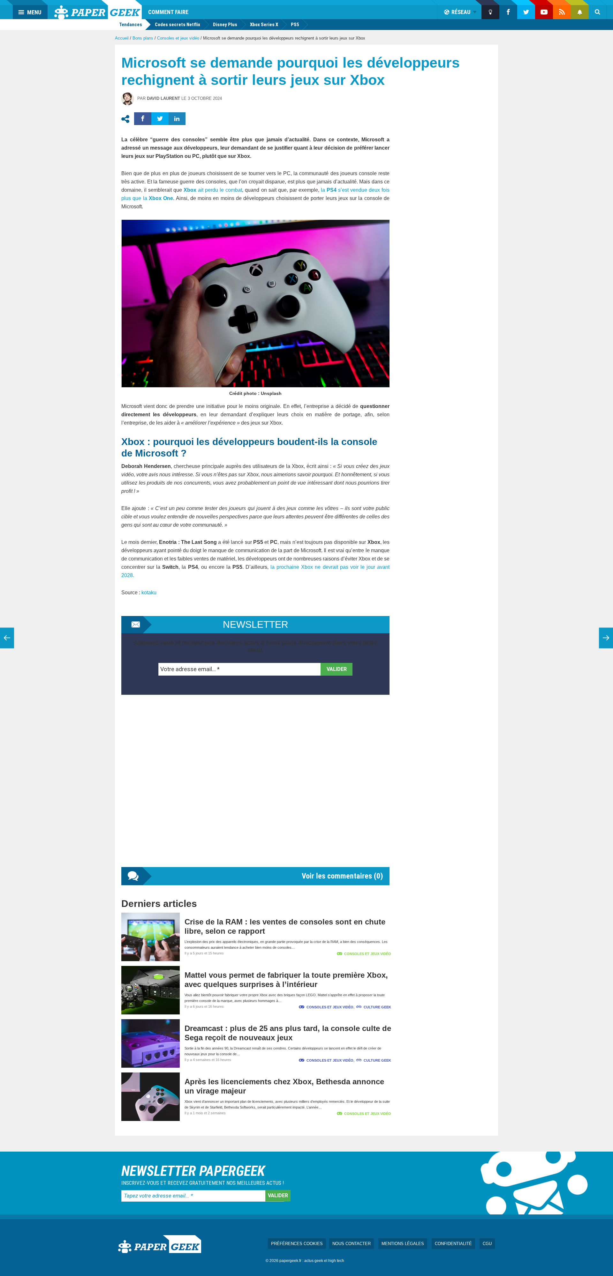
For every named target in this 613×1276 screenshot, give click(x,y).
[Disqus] (255, 787)
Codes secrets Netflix (177, 24)
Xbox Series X (264, 24)
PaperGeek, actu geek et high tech (98, 9)
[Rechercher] (598, 12)
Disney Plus (225, 24)
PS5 (295, 24)
